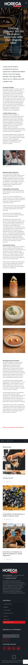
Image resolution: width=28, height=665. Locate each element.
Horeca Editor (9, 46)
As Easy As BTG (8, 478)
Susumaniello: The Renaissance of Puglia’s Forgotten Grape (13, 515)
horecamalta (10, 52)
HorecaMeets (17, 52)
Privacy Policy (5, 660)
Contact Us (6, 619)
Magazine (6, 607)
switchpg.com (22, 662)
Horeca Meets (7, 610)
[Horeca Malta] (14, 4)
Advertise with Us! (8, 613)
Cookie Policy (12, 660)
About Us (6, 616)
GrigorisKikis (9, 51)
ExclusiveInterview (18, 49)
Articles (12, 47)
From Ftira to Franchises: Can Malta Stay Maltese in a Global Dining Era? (12, 553)
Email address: (7, 633)
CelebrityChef (9, 49)
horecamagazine (17, 51)
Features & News (8, 604)
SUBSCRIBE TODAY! (9, 622)
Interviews (17, 47)
